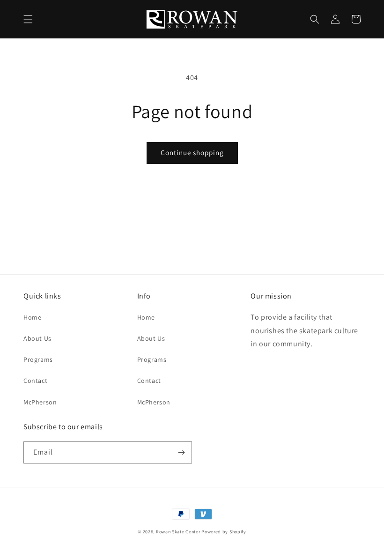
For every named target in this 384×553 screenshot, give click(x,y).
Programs (38, 359)
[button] (28, 19)
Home (32, 317)
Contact (35, 380)
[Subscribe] (181, 452)
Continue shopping (192, 152)
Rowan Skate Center (178, 532)
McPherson (40, 402)
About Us (37, 338)
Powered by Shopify (223, 532)
